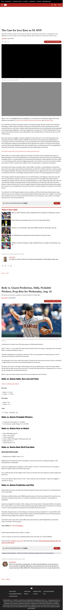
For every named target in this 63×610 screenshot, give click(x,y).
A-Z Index (35, 593)
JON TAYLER (12, 257)
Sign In (60, 5)
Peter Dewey (5, 298)
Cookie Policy (27, 591)
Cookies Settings (13, 596)
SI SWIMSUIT (8, 1)
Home (3, 273)
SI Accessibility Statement (15, 593)
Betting (8, 579)
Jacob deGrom (37, 120)
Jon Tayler (4, 38)
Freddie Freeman (28, 120)
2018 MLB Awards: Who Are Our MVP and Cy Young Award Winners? (20, 151)
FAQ (44, 593)
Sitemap (26, 593)
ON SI (2, 1)
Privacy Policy (12, 591)
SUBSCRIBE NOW (46, 1)
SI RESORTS (32, 1)
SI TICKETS (25, 1)
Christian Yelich (48, 120)
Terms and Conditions (48, 591)
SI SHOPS (38, 1)
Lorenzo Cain (19, 120)
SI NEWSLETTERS (17, 1)
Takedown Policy (37, 591)
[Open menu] (2, 5)
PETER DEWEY (12, 562)
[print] (11, 266)
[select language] (55, 5)
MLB (7, 273)
